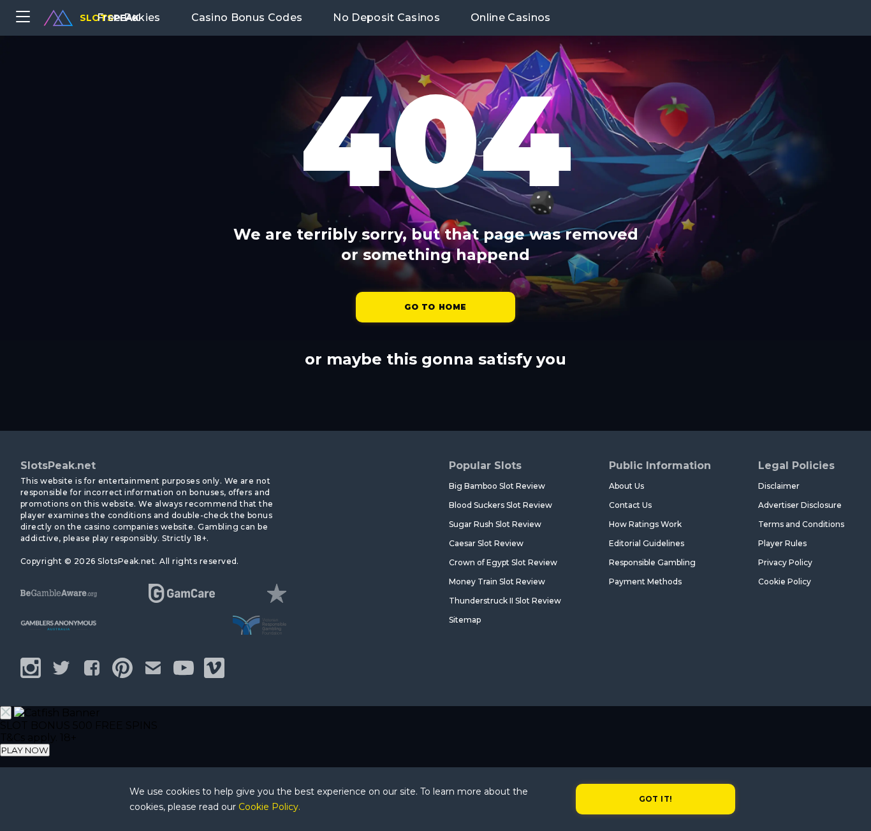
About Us (626, 486)
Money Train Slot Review (497, 581)
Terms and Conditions (801, 524)
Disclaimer (779, 486)
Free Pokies (129, 17)
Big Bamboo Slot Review (497, 486)
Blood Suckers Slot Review (500, 505)
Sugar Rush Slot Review (495, 524)
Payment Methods (645, 581)
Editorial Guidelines (646, 543)
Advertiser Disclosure (800, 505)
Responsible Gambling (652, 562)
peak (109, 18)
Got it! (656, 799)
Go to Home (435, 307)
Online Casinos (510, 17)
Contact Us (630, 505)
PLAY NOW (24, 750)
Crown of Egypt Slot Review (503, 562)
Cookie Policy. (269, 807)
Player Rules (782, 543)
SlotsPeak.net (58, 465)
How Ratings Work (645, 524)
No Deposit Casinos (386, 17)
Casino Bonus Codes (247, 17)
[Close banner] (5, 712)
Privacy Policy (785, 562)
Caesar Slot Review (486, 543)
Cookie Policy (784, 581)
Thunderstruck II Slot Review (505, 600)
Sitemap (465, 620)
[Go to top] (847, 806)
